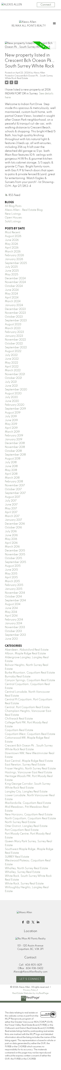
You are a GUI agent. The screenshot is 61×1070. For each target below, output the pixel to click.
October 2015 (13, 558)
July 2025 (11, 267)
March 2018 (12, 478)
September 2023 (16, 320)
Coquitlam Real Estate (19, 730)
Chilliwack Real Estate (19, 718)
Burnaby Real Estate (17, 676)
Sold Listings (13, 221)
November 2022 (15, 339)
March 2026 (13, 251)
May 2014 (11, 612)
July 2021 (11, 382)
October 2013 (13, 631)
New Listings (13, 214)
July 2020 (11, 397)
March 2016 (12, 546)
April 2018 (11, 474)
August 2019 (12, 412)
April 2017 (11, 512)
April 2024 (12, 297)
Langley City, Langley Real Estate (26, 791)
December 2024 (15, 278)
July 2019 (11, 416)
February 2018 (14, 481)
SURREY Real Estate (17, 856)
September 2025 (16, 263)
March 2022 (13, 370)
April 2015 (11, 577)
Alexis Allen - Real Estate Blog (24, 210)
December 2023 (15, 309)
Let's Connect (30, 979)
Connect (46, 4)
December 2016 (15, 523)
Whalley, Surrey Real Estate (22, 872)
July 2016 (11, 531)
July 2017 (11, 500)
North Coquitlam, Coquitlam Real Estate (30, 818)
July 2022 (11, 355)
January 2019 (13, 439)
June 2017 (11, 504)
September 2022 (16, 347)
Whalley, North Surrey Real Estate (26, 868)
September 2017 (15, 493)
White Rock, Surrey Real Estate (24, 883)
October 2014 (13, 596)
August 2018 (12, 458)
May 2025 (11, 274)
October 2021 (13, 378)
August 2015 (13, 566)
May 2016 (11, 539)
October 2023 (14, 316)
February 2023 (14, 332)
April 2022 (12, 366)
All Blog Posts (13, 206)
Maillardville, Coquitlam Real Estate (28, 803)
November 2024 (15, 282)
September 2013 (15, 635)
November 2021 (15, 374)
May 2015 (11, 573)
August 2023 (13, 324)
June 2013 (11, 639)
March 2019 (12, 432)
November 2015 (15, 554)
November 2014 (15, 593)
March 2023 (13, 328)
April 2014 (11, 615)
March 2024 (13, 301)
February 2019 (14, 435)
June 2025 (12, 270)
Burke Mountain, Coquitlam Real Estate (30, 672)
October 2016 (13, 527)
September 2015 (15, 562)
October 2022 (14, 343)
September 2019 (15, 408)
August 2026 (13, 236)
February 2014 (14, 619)
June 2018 (11, 466)
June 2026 (12, 240)
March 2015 (12, 581)
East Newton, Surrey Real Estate (25, 764)
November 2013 (15, 627)
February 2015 (14, 585)
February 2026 (14, 255)
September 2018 (15, 454)
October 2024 (14, 286)
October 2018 (13, 451)
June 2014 (11, 608)
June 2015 (11, 569)
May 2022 (11, 362)
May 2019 (11, 424)
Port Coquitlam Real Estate (22, 830)
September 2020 (16, 389)
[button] (23, 922)
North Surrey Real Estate (20, 822)
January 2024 (14, 305)
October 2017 (13, 489)
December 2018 (15, 443)
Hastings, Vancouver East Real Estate (28, 772)
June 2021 (11, 386)
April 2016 (11, 543)
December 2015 (15, 550)
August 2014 (12, 604)
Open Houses (13, 217)
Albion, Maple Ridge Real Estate (25, 653)
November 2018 (15, 447)
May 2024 (11, 293)
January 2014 (13, 623)
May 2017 (11, 508)
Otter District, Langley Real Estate (26, 826)
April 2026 (12, 247)
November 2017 (15, 485)
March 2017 (12, 516)
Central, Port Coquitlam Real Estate (27, 707)
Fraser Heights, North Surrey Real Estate (30, 768)
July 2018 (11, 462)
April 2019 (11, 428)
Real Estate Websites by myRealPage (30, 993)
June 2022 (12, 359)
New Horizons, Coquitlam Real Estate (29, 814)
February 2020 (14, 405)
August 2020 (13, 393)
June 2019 (11, 420)
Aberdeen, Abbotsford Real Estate (27, 649)
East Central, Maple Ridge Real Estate (29, 761)
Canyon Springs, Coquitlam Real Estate (30, 680)
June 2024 (12, 290)
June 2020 (12, 401)
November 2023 (15, 313)
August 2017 (12, 497)
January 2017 (13, 520)
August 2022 (13, 351)
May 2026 (11, 244)
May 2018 (11, 470)
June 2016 (11, 535)
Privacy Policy (30, 990)
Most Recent (12, 232)
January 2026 (14, 259)
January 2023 (14, 336)
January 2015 (13, 589)
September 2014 (15, 600)
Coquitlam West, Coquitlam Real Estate (30, 734)
